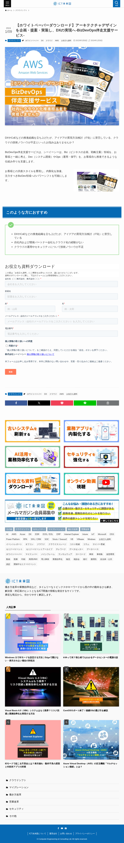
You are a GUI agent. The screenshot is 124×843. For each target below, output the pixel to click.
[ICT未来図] (62, 3)
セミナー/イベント (14, 549)
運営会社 (53, 833)
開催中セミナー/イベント (25, 564)
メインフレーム (48, 554)
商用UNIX (33, 559)
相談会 (77, 559)
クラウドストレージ (57, 544)
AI (7, 534)
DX (42, 40)
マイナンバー (31, 554)
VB (71, 539)
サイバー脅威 (99, 544)
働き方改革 (73, 529)
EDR (37, 534)
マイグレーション (56, 529)
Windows (91, 539)
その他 (9, 529)
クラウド (49, 40)
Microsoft (102, 534)
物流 (68, 559)
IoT (92, 534)
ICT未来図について (37, 833)
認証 (8, 564)
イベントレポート (14, 544)
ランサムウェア (65, 554)
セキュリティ (39, 529)
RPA (25, 539)
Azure (22, 534)
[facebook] (58, 828)
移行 (85, 559)
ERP (59, 534)
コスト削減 (75, 544)
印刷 (23, 559)
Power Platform (13, 539)
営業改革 (85, 529)
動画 (8, 559)
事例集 (100, 554)
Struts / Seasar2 (59, 539)
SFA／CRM (36, 539)
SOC (47, 539)
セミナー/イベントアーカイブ (39, 549)
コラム (86, 544)
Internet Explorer (71, 534)
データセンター (76, 549)
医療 (16, 559)
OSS (112, 534)
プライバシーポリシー (85, 833)
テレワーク (61, 549)
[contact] (65, 828)
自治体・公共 (106, 559)
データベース (93, 549)
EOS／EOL (48, 534)
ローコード (81, 554)
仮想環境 (110, 554)
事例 (91, 554)
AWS (57, 40)
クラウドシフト (14, 40)
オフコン (29, 544)
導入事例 (45, 559)
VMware (80, 539)
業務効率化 (57, 559)
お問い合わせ (66, 833)
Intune (85, 534)
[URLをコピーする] (108, 403)
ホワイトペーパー (32, 40)
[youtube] (62, 828)
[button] (16, 403)
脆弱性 (94, 559)
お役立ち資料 (66, 40)
